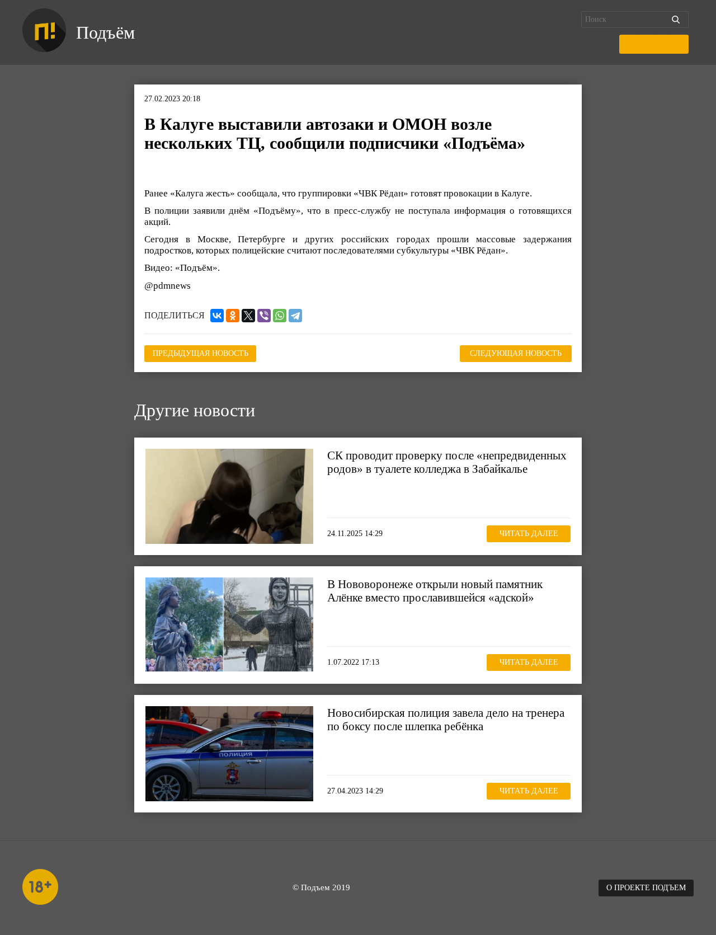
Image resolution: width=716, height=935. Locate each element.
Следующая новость (516, 353)
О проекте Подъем (646, 888)
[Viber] (264, 315)
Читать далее (529, 533)
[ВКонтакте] (217, 315)
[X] (248, 315)
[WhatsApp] (279, 315)
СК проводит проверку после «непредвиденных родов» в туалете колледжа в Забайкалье (447, 462)
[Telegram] (295, 315)
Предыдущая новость (200, 353)
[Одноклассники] (232, 315)
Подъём (105, 32)
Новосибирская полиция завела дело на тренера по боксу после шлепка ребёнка (445, 719)
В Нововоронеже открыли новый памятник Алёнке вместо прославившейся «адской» (435, 590)
